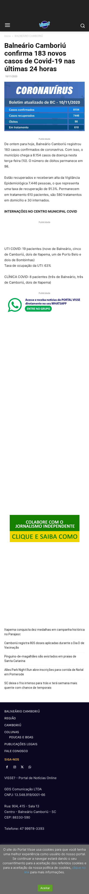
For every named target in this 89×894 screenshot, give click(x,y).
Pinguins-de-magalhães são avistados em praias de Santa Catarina (40, 659)
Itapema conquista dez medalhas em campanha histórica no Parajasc (44, 632)
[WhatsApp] (30, 767)
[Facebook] (7, 767)
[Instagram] (14, 767)
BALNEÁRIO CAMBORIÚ (29, 36)
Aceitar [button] (45, 888)
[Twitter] (22, 767)
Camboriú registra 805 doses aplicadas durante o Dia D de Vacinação (44, 645)
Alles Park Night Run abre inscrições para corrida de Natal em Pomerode (43, 672)
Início (7, 36)
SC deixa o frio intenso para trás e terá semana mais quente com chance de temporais (40, 685)
